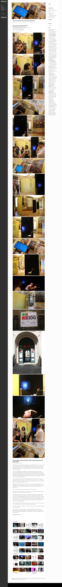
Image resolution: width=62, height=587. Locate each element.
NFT (53, 100)
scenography (50, 31)
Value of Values (14, 579)
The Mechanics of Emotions (51, 91)
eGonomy (53, 31)
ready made (52, 36)
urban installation (54, 63)
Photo (54, 60)
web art (54, 37)
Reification (54, 39)
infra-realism (54, 55)
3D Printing (15, 578)
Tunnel (50, 75)
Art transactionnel (20, 578)
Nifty (50, 97)
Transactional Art (23, 22)
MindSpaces (50, 112)
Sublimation (50, 49)
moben (27, 22)
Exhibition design (53, 96)
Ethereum (50, 61)
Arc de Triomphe (51, 109)
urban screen (52, 93)
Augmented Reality (51, 81)
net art (52, 32)
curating (50, 84)
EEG (32, 578)
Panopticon (55, 54)
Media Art (51, 113)
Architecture (51, 73)
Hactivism (52, 38)
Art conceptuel (53, 104)
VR (53, 56)
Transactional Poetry (52, 43)
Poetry (51, 90)
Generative (52, 54)
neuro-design (43, 578)
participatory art (52, 79)
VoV (25, 579)
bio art (52, 42)
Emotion (53, 68)
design (49, 41)
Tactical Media (50, 55)
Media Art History (51, 37)
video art (50, 62)
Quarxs (49, 104)
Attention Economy (51, 30)
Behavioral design (53, 41)
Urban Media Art (53, 50)
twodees (55, 31)
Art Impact (52, 86)
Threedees (50, 42)
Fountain (55, 36)
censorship (51, 72)
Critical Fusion (51, 74)
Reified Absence (51, 14)
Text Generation (54, 80)
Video (54, 113)
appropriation (51, 44)
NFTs (56, 104)
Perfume (50, 38)
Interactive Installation (37, 578)
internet (50, 71)
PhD (49, 97)
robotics (54, 73)
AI (53, 47)
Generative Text (53, 97)
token (55, 103)
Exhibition (19, 22)
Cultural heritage (54, 48)
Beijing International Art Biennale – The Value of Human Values (53, 10)
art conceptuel (50, 68)
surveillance (55, 44)
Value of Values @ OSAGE (52, 17)
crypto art (30, 578)
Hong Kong (54, 66)
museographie (53, 111)
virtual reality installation (20, 579)
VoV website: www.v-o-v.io (17, 514)
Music (49, 96)
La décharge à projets (53, 105)
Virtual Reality (53, 35)
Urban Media (53, 62)
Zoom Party (53, 49)
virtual (54, 79)
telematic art (51, 56)
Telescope (55, 67)
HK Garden (55, 86)
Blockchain (51, 47)
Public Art (52, 103)
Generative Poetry (52, 29)
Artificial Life (50, 80)
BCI (23, 578)
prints (49, 29)
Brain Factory (26, 578)
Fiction (51, 48)
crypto (54, 42)
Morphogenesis (54, 112)
